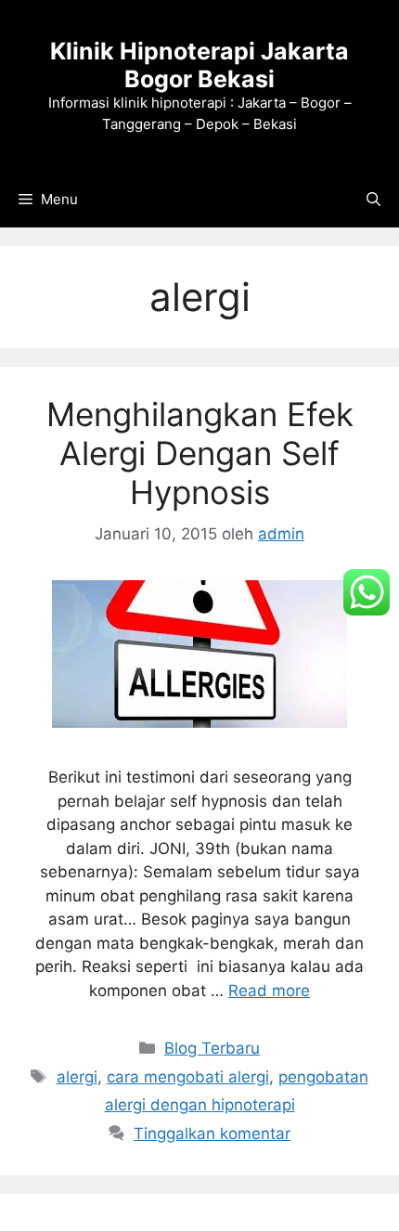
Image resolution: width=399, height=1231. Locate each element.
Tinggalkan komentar (212, 1133)
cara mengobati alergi (188, 1077)
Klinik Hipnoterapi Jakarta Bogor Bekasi (199, 65)
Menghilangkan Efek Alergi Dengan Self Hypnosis (200, 453)
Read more (269, 990)
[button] (373, 199)
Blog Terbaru (212, 1048)
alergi (77, 1077)
